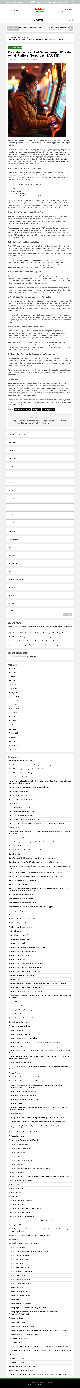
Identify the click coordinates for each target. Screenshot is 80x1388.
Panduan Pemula (14, 1073)
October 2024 (13, 749)
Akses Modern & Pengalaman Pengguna (22, 773)
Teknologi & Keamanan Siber (18, 1263)
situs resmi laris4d (15, 47)
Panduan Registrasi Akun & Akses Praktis (22, 1095)
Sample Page (38, 20)
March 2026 (12, 685)
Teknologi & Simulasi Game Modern (20, 1279)
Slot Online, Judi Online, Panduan (19, 1213)
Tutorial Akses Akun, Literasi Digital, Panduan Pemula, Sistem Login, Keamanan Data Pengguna (40, 1350)
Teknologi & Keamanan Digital (18, 1259)
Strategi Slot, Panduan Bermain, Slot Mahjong (23, 1243)
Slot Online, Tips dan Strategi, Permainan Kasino (24, 1217)
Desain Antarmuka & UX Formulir (19, 807)
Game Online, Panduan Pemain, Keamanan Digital (25, 850)
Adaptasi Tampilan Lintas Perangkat (20, 761)
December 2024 (14, 741)
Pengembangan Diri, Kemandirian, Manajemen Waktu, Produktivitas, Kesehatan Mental (37, 1122)
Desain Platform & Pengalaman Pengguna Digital (24, 819)
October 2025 (13, 705)
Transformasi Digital (15, 1342)
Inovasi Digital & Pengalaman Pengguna (22, 911)
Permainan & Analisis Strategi (18, 1144)
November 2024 (14, 745)
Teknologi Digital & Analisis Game (20, 1304)
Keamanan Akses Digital (17, 943)
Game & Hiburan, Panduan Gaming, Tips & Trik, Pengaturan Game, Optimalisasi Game (36, 842)
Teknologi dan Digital (16, 1287)
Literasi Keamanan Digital (17, 1006)
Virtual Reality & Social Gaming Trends (21, 1370)
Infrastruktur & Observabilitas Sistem (21, 895)
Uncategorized (13, 1354)
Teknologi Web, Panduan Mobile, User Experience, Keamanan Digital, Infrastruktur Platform (38, 1330)
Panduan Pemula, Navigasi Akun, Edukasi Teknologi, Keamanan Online (31, 1081)
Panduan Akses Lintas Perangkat (19, 1034)
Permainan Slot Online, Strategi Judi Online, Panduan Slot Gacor (29, 1168)
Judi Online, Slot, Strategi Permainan (20, 927)
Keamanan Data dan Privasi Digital (20, 955)
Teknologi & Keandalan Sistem (19, 1267)
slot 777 (11, 515)
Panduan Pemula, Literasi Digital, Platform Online (25, 1077)
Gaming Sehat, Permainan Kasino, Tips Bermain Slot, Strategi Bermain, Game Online (36, 876)
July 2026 (12, 668)
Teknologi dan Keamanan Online (19, 1296)
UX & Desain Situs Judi (16, 1362)
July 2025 (12, 717)
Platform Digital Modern (16, 1172)
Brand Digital (13, 803)
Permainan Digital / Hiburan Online (20, 1148)
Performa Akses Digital (16, 1136)
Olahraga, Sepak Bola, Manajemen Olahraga (23, 1018)
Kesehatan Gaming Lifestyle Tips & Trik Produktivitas (26, 991)
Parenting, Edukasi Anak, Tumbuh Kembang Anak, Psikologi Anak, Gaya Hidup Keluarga (37, 1118)
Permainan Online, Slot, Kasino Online (21, 1160)
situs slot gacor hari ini (16, 579)
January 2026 (13, 693)
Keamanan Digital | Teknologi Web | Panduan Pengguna (27, 963)
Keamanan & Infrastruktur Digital (19, 939)
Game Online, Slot (14, 854)
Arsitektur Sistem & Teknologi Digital (21, 799)
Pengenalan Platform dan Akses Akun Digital (23, 1132)
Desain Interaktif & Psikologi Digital (20, 815)
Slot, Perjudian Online (16, 1225)
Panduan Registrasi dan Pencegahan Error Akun (24, 1099)
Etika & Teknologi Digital (17, 838)
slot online (12, 587)
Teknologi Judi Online (16, 1318)
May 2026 (12, 676)
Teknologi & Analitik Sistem (18, 1247)
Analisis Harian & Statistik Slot (19, 791)
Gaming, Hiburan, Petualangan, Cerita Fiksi (22, 880)
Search (10, 611)
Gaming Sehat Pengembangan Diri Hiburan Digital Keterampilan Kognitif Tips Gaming (36, 872)
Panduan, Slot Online (15, 1114)
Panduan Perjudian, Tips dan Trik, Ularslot (22, 1091)
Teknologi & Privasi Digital (17, 1275)
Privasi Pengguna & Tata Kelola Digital (21, 1180)
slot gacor (36, 410)
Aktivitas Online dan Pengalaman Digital (22, 777)
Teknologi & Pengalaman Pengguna (20, 1271)
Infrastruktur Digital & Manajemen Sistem (22, 903)
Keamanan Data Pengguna (17, 959)
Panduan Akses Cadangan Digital (19, 1026)
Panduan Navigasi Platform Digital (20, 1063)
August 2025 (13, 713)
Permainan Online (14, 1156)
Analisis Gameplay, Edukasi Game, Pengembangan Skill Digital (29, 787)
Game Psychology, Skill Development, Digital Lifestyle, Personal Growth (32, 858)
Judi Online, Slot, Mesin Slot (18, 923)
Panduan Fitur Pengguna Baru (18, 1046)
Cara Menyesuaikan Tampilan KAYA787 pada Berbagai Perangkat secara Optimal (35, 645)
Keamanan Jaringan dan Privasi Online (21, 975)
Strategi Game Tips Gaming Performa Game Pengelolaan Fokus (29, 1235)
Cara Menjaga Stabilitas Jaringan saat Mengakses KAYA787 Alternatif (47, 2)
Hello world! (32, 657)
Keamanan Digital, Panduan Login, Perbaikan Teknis (25, 967)
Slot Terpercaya (48, 410)
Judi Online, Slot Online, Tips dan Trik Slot (22, 919)
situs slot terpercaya (15, 1192)
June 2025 (12, 721)
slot (10, 475)
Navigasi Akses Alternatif (17, 1014)
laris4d (36, 164)
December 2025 (14, 697)
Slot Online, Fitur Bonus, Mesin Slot (20, 1201)
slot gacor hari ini (14, 563)
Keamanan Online (14, 979)
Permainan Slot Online (16, 1164)
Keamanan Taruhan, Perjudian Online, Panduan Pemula (26, 987)
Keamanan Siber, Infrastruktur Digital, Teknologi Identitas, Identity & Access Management (38, 983)
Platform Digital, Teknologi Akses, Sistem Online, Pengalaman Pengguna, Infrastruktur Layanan (39, 1176)
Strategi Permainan (15, 1239)
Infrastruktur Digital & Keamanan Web (21, 899)
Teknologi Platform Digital (17, 1322)
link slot (11, 491)
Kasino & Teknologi (15, 931)
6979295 (12, 60)
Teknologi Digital (14, 1300)
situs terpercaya (14, 539)
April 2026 (12, 681)
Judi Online (12, 915)
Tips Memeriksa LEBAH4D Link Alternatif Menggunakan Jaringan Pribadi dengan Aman (37, 633)
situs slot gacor (14, 499)
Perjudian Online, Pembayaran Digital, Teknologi (24, 1140)
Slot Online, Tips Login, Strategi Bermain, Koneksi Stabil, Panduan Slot (31, 1221)
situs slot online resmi (16, 1188)
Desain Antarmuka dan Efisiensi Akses (21, 811)
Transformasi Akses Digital (18, 1338)
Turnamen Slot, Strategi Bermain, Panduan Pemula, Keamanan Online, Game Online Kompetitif (39, 1346)
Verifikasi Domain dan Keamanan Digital (22, 1366)
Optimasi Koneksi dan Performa (19, 1022)
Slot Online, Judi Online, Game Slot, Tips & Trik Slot (25, 1209)
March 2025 (12, 729)
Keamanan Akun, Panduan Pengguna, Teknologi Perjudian (27, 947)
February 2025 (13, 733)
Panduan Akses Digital (16, 1030)
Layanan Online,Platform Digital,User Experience (24, 1002)
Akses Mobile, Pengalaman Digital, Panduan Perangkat (26, 769)
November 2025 (14, 701)
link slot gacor (13, 467)
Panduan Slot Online (15, 1103)
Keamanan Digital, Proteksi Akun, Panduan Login (24, 971)
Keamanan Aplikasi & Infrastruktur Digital (22, 951)
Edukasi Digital (14, 827)
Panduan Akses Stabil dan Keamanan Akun (23, 1038)
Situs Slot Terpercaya (22, 410)
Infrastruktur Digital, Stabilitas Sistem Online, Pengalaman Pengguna (31, 907)
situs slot (12, 523)
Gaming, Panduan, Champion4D (19, 884)
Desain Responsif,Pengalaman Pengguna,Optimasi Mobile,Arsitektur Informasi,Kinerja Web (38, 823)
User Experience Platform (17, 1358)
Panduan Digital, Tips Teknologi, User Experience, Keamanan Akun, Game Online (35, 1042)
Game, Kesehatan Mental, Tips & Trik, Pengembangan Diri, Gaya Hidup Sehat (33, 862)
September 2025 (14, 709)
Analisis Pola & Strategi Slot (18, 795)
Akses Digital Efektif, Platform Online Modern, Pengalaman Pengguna (31, 765)
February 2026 (13, 689)
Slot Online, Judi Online (16, 1205)
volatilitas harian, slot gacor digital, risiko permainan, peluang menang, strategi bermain (37, 1374)
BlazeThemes (36, 1384)
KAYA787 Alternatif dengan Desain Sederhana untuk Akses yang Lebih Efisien (34, 637)
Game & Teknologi (15, 846)
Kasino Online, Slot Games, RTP (19, 935)
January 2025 (13, 737)
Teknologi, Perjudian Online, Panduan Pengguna (24, 1334)
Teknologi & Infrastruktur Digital (19, 1255)
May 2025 (12, 725)
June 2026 (12, 672)
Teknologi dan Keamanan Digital (19, 1291)
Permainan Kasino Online (17, 1152)
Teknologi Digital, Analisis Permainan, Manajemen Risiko (27, 1308)
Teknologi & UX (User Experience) (20, 1283)
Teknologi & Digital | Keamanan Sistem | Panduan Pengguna (28, 1251)
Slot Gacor (12, 483)
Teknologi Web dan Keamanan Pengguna (22, 1326)
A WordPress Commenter (17, 657)
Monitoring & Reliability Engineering (20, 1010)
